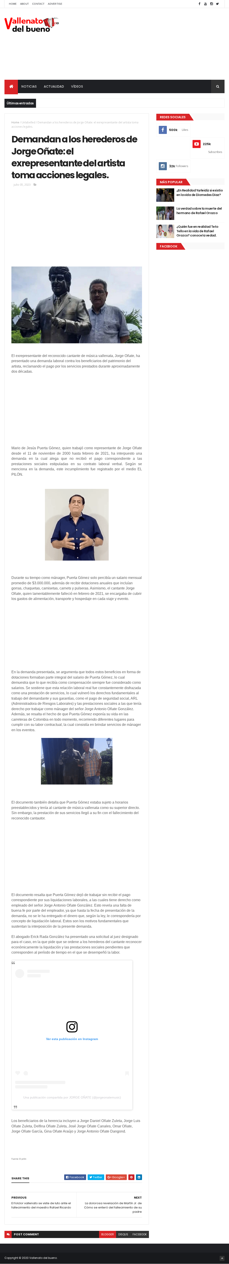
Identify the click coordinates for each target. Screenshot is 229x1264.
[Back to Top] (222, 1258)
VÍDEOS (77, 86)
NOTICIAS (29, 86)
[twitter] (217, 4)
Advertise (55, 3)
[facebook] (199, 4)
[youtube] (205, 4)
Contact (38, 3)
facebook (140, 1234)
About (24, 3)
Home (13, 3)
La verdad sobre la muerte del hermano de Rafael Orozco (199, 210)
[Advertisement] (143, 44)
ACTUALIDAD (54, 86)
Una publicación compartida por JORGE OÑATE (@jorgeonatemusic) (72, 1097)
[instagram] (211, 4)
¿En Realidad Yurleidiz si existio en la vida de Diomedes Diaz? (199, 192)
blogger (107, 1234)
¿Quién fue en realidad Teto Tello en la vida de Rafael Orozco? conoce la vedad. (197, 231)
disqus (123, 1234)
